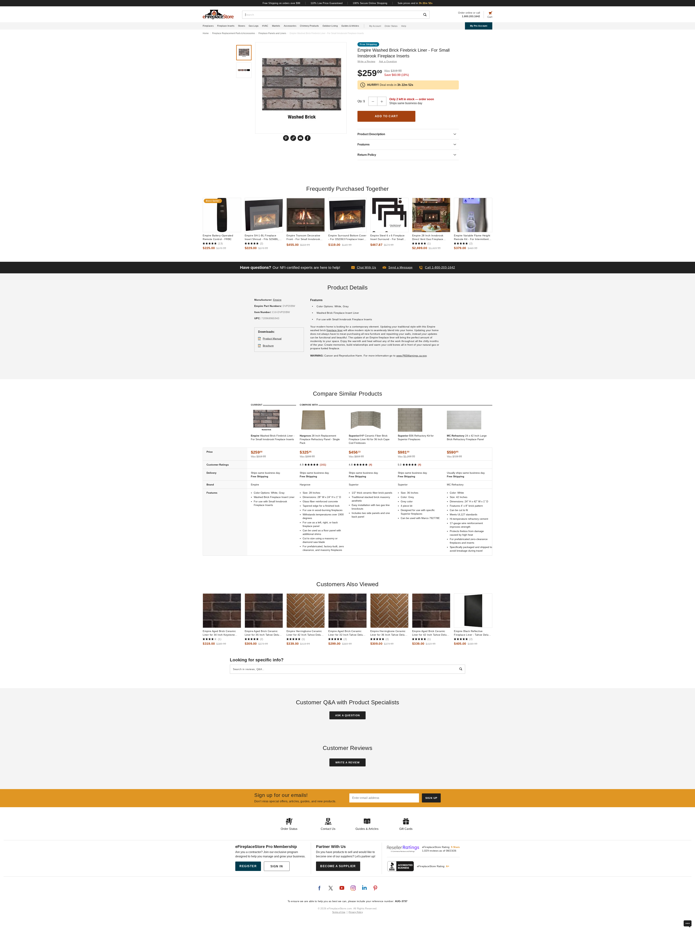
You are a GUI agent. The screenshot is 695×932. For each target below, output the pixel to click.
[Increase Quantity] (381, 101)
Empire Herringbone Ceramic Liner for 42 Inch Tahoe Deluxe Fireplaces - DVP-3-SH (305, 633)
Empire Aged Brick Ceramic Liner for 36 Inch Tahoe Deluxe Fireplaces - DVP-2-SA (263, 633)
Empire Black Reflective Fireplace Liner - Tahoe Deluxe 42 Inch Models (472, 633)
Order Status (391, 26)
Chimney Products (309, 26)
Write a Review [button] (366, 61)
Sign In (276, 866)
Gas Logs (253, 26)
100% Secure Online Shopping (370, 3)
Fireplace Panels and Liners (272, 33)
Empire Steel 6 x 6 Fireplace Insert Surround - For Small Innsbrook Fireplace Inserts (387, 237)
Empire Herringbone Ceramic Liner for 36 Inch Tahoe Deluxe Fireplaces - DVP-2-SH (389, 633)
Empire (277, 299)
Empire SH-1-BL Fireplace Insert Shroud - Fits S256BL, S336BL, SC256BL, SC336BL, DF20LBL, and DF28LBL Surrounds (263, 237)
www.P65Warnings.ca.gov (411, 355)
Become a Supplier (338, 866)
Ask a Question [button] (388, 61)
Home (206, 33)
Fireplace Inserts (225, 26)
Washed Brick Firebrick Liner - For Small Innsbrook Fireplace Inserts (272, 437)
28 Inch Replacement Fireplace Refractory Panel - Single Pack (320, 439)
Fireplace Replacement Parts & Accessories (233, 33)
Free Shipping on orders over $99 (281, 3)
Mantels (276, 26)
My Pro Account (478, 26)
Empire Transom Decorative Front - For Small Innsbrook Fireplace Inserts (303, 237)
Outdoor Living (330, 26)
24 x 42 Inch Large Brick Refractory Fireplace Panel (467, 437)
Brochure (268, 345)
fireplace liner (335, 330)
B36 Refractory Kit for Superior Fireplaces (416, 437)
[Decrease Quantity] (372, 101)
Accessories (290, 26)
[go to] (222, 215)
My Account (375, 26)
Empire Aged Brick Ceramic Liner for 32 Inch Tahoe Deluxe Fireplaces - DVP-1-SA (347, 633)
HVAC (265, 26)
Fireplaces (208, 26)
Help (403, 26)
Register (248, 866)
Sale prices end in (415, 3)
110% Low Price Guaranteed (327, 3)
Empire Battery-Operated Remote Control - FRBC (218, 237)
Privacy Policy (356, 912)
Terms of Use (339, 912)
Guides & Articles (350, 26)
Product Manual (272, 338)
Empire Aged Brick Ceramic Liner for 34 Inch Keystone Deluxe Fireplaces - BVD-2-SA (221, 633)
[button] (398, 267)
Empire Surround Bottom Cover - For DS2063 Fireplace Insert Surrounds (347, 237)
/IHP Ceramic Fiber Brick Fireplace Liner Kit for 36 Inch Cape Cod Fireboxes (369, 439)
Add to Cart (386, 116)
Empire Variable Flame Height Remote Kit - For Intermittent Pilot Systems (472, 237)
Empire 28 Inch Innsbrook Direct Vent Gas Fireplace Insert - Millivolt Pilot (427, 237)
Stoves (241, 26)
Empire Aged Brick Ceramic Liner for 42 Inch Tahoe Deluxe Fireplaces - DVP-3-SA (431, 633)
